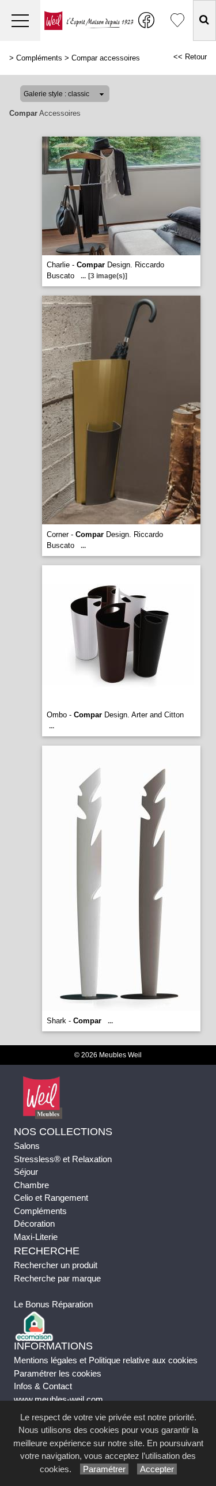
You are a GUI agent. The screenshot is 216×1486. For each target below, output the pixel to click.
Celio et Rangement (51, 1198)
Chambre (31, 1185)
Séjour (26, 1172)
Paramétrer (104, 1469)
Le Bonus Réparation (53, 1304)
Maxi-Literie (36, 1237)
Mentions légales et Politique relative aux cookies (106, 1360)
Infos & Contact (43, 1386)
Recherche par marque (57, 1278)
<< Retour (190, 56)
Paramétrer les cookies (57, 1373)
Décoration (34, 1223)
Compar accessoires (105, 58)
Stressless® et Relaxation (63, 1159)
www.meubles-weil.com (58, 1399)
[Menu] (20, 20)
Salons (27, 1146)
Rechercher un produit (55, 1265)
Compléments (39, 58)
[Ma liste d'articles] (177, 20)
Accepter (157, 1469)
